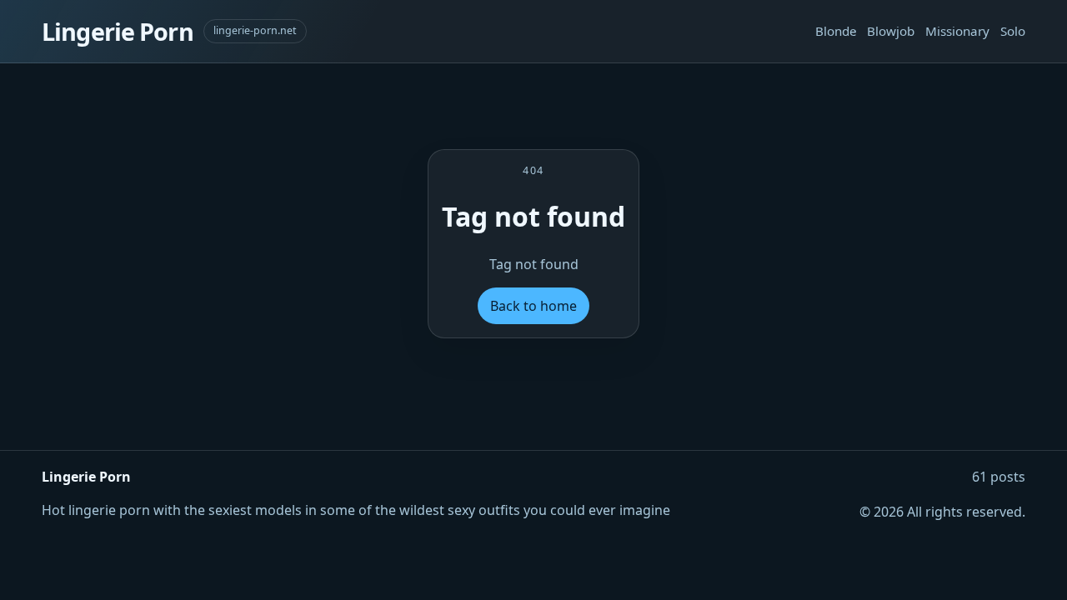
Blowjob (890, 30)
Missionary (957, 30)
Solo (1012, 30)
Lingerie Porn (117, 31)
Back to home (533, 306)
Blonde (836, 30)
